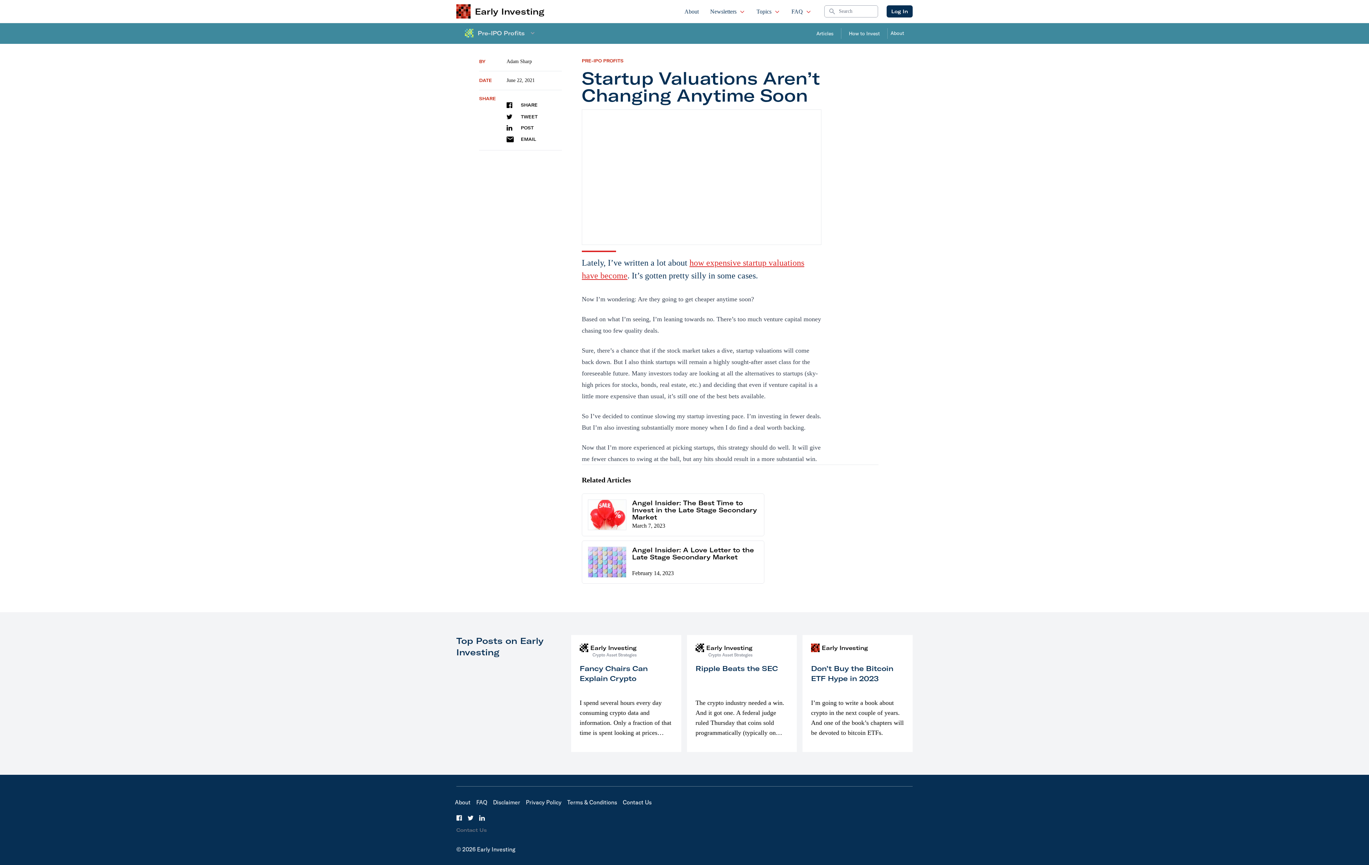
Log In (899, 11)
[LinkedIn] (482, 818)
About (691, 12)
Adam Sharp (519, 61)
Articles (825, 33)
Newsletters (723, 12)
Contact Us (637, 802)
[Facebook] (459, 818)
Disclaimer (506, 802)
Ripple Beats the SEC (737, 668)
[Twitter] (470, 818)
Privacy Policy (544, 802)
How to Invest (864, 33)
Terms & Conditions (592, 802)
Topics (764, 12)
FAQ (797, 12)
